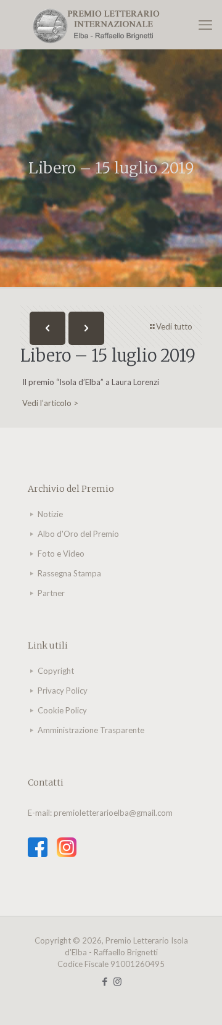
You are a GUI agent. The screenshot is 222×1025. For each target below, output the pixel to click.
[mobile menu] (205, 24)
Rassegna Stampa (69, 573)
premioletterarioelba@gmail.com (113, 813)
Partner (51, 593)
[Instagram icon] (117, 981)
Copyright (56, 671)
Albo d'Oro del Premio (78, 534)
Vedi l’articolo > (50, 403)
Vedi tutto (174, 326)
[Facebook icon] (104, 981)
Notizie (50, 514)
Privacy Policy (63, 690)
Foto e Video (61, 553)
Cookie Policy (62, 710)
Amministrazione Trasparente (91, 730)
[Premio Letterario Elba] (111, 24)
